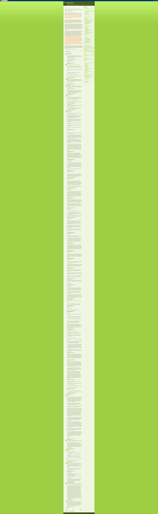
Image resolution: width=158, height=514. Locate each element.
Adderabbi (86, 64)
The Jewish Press (87, 13)
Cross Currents (86, 67)
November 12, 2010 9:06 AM (70, 129)
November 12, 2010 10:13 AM (71, 170)
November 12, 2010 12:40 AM (71, 88)
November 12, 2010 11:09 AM (71, 258)
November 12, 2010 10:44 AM (71, 217)
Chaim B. (68, 439)
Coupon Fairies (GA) (87, 38)
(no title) (85, 53)
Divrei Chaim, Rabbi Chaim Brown (89, 20)
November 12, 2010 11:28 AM (71, 284)
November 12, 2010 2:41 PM (70, 352)
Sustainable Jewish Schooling (88, 76)
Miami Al (68, 63)
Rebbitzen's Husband (87, 74)
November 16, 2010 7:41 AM (70, 499)
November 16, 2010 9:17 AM (70, 506)
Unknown (68, 500)
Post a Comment (67, 507)
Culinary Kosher (87, 28)
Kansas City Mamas (87, 40)
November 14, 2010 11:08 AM (71, 461)
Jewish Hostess (86, 31)
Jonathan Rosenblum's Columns (88, 11)
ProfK (85, 73)
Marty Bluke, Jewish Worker (88, 71)
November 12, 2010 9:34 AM (70, 151)
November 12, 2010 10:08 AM (71, 159)
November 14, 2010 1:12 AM (70, 388)
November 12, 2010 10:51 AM (71, 232)
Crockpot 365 (86, 27)
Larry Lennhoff (86, 70)
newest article (70, 45)
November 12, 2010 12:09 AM (71, 84)
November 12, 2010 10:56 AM (71, 250)
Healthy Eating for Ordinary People (89, 30)
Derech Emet (86, 19)
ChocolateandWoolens (70, 482)
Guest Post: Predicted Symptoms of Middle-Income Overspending (88, 46)
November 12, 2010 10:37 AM (71, 207)
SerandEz (86, 75)
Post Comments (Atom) (71, 511)
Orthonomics (70, 2)
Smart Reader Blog (87, 23)
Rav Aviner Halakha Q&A (88, 22)
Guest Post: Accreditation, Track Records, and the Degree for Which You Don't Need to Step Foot (89, 48)
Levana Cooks (86, 33)
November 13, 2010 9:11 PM (70, 379)
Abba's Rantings (69, 171)
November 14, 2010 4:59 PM (70, 481)
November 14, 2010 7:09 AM (70, 438)
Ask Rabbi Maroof (87, 17)
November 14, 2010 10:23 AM (71, 448)
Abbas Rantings (69, 311)
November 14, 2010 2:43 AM (70, 393)
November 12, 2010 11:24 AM (71, 278)
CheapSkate (86, 37)
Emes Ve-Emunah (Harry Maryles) (89, 68)
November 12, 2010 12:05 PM (71, 305)
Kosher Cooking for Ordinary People (89, 32)
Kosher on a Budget (87, 41)
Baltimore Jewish (87, 65)
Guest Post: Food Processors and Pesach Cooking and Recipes (89, 50)
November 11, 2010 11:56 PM (71, 77)
